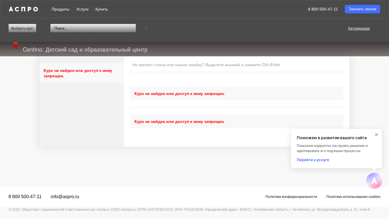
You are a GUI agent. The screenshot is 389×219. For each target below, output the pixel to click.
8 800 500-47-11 (323, 9)
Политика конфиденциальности (291, 197)
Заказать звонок (362, 9)
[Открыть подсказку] (374, 181)
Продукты (60, 9)
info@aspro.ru (65, 196)
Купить (101, 9)
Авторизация (359, 28)
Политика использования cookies (353, 197)
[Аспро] (23, 9)
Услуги (82, 9)
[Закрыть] (376, 134)
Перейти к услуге (313, 159)
